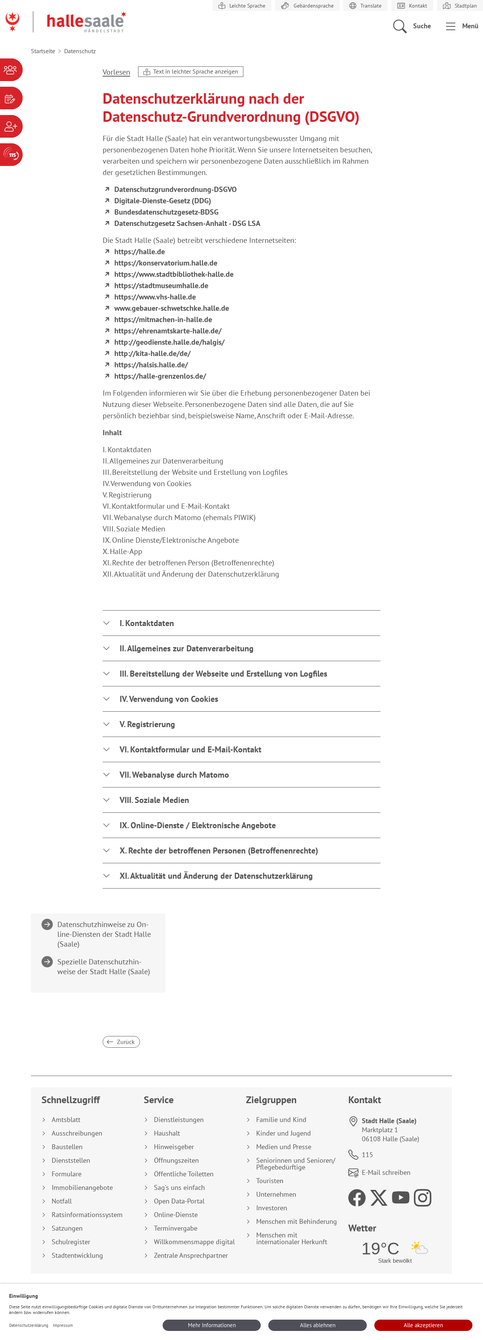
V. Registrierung (147, 724)
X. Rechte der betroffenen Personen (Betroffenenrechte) (219, 850)
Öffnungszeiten (176, 1160)
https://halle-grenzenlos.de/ (160, 376)
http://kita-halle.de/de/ (152, 353)
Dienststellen (71, 1160)
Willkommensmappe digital (194, 1242)
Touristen (269, 1180)
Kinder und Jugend (283, 1133)
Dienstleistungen (179, 1119)
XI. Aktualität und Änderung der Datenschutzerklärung (216, 875)
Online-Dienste (176, 1214)
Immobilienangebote (82, 1187)
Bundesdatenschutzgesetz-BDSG (166, 212)
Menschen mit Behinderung (296, 1221)
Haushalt (167, 1133)
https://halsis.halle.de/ (151, 365)
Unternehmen (276, 1194)
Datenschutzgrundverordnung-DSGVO (175, 189)
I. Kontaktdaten (147, 623)
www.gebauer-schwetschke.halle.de (171, 308)
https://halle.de (139, 251)
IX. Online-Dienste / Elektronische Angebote (198, 825)
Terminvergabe (175, 1228)
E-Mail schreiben (386, 1172)
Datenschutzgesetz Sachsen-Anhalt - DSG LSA (187, 223)
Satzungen (67, 1228)
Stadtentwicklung (77, 1255)
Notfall (62, 1201)
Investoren (271, 1208)
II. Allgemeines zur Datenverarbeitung (187, 648)
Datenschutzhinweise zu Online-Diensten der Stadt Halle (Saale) (104, 934)
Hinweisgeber (174, 1147)
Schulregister (71, 1242)
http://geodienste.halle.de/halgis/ (169, 342)
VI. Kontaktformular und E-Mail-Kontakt (190, 749)
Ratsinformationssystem (87, 1214)
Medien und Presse (283, 1147)
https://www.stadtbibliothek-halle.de (174, 274)
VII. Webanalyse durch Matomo (174, 774)
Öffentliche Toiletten (184, 1174)
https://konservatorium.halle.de (165, 263)
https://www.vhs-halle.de (155, 297)
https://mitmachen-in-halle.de (163, 319)
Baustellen (67, 1147)
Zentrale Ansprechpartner (191, 1255)
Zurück (125, 1041)
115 (367, 1154)
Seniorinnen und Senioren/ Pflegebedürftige (295, 1164)
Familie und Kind (281, 1119)
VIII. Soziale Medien (154, 800)
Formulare (67, 1174)
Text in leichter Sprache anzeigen (195, 71)
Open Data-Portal (179, 1201)
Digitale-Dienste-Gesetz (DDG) (162, 201)
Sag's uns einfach (179, 1187)
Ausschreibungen (77, 1133)
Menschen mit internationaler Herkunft (291, 1238)
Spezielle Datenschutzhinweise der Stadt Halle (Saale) (104, 966)
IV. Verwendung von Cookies (169, 699)
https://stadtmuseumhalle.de (161, 285)
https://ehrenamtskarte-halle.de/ (168, 331)
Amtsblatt (66, 1119)
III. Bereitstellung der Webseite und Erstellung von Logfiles (223, 673)
